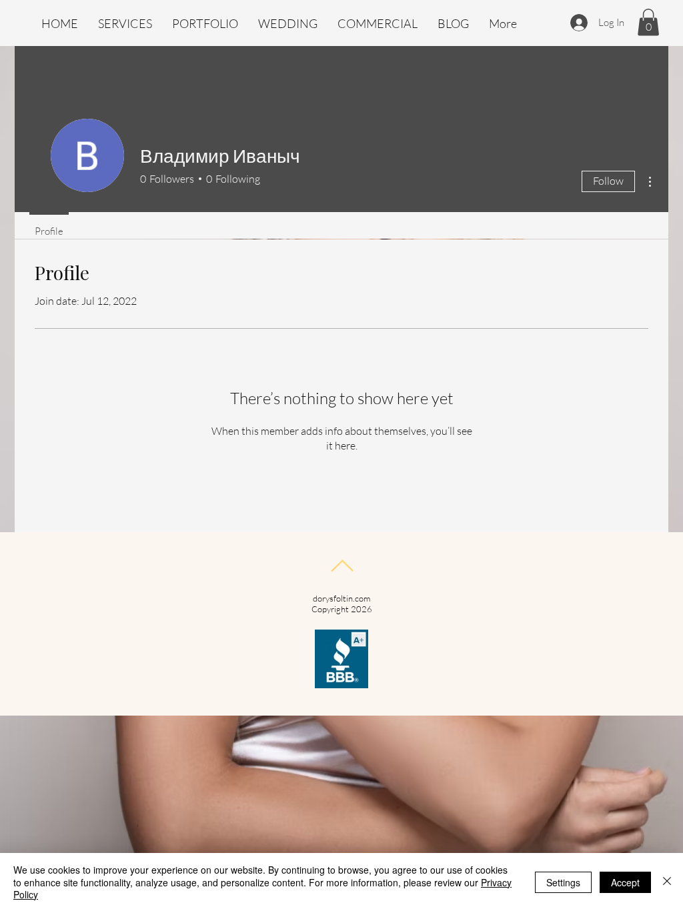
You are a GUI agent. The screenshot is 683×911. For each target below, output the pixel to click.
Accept (625, 882)
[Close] (667, 882)
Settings (563, 882)
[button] (648, 22)
